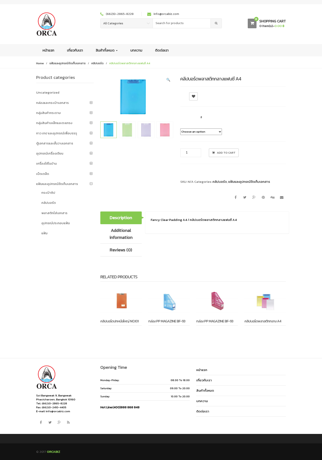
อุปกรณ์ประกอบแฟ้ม (55, 223)
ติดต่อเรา (162, 50)
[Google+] (59, 422)
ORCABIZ (53, 451)
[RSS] (68, 422)
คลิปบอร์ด (97, 63)
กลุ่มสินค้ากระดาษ (48, 112)
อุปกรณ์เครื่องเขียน (49, 153)
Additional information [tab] (121, 234)
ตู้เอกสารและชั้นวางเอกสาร (54, 143)
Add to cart (226, 153)
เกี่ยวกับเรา (75, 50)
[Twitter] (49, 422)
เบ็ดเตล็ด (42, 173)
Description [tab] (121, 217)
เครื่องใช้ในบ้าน (46, 163)
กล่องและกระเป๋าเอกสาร (52, 102)
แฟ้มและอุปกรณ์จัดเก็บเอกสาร (68, 63)
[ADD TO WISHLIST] (193, 96)
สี (201, 117)
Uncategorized (47, 92)
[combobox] (182, 23)
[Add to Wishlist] (115, 332)
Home (40, 63)
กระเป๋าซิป (48, 192)
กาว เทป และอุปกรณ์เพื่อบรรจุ (56, 133)
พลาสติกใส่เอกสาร (54, 212)
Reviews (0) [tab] (121, 250)
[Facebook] (40, 422)
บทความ (136, 50)
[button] (168, 80)
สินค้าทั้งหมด (105, 50)
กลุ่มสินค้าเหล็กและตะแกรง (54, 122)
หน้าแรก (48, 50)
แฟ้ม (44, 233)
